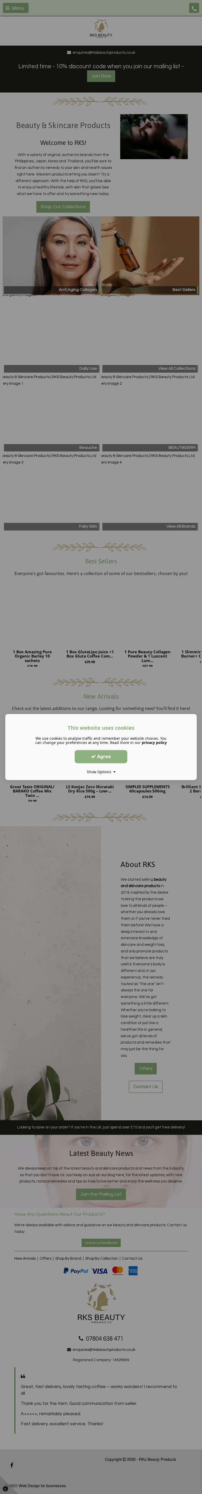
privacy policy (154, 742)
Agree (103, 756)
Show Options (100, 771)
